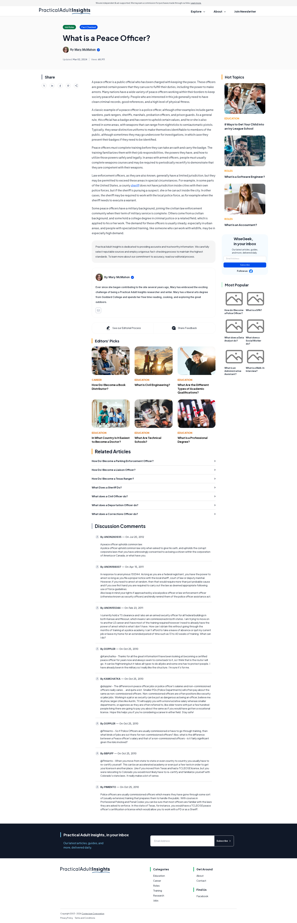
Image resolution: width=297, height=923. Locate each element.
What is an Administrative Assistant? (232, 370)
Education (142, 379)
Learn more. (196, 3)
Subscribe (245, 265)
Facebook (202, 896)
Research (158, 895)
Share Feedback (187, 328)
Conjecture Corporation (93, 913)
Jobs (155, 900)
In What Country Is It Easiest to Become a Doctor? (111, 439)
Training (157, 890)
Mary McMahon (85, 49)
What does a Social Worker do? (253, 340)
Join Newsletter (245, 11)
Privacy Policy (66, 918)
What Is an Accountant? (240, 225)
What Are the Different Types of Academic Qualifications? (193, 388)
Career (97, 379)
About (200, 875)
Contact (201, 880)
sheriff (135, 185)
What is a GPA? (254, 310)
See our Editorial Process (126, 328)
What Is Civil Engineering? (152, 385)
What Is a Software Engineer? (244, 176)
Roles (228, 170)
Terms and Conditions (85, 918)
